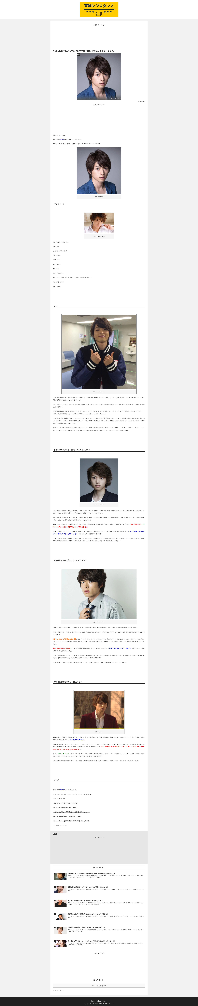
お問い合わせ (102, 1001)
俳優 (55, 833)
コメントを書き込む (99, 986)
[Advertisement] (99, 37)
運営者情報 (95, 1001)
